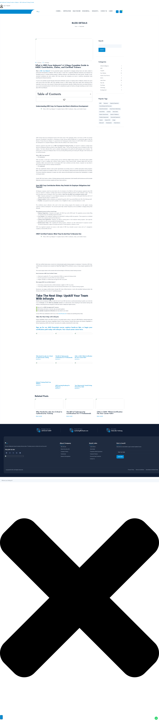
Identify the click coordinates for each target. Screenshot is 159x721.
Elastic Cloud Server (103, 114)
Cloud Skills (102, 111)
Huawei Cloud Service (105, 75)
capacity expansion (114, 103)
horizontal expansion (115, 117)
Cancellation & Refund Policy (152, 469)
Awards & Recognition (65, 456)
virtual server (117, 122)
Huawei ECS (107, 120)
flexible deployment (103, 117)
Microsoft (101, 122)
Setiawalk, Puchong (116, 431)
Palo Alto (102, 82)
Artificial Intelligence (104, 66)
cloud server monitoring (115, 108)
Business (106, 103)
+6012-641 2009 (46, 431)
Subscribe (120, 456)
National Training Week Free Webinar (43, 382)
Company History (64, 451)
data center (115, 111)
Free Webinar (103, 73)
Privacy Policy (131, 469)
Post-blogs (47, 62)
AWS (101, 68)
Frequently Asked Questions (96, 451)
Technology (102, 87)
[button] (90, 94)
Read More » (38, 359)
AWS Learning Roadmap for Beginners (62, 386)
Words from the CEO (65, 449)
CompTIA (102, 70)
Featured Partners (94, 454)
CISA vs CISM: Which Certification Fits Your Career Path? (83, 356)
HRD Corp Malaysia (45, 71)
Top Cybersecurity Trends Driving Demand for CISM (83, 386)
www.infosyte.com (62, 313)
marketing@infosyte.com (81, 431)
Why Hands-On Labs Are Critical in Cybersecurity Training (44, 356)
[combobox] (79, 480)
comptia (108, 111)
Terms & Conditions (140, 469)
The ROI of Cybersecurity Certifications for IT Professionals (63, 356)
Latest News (103, 80)
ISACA (101, 78)
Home (76, 26)
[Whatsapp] (156, 718)
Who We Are (63, 446)
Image (113, 120)
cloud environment (103, 108)
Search (101, 41)
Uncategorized (103, 90)
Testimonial (63, 454)
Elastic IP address (114, 114)
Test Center (92, 449)
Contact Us (92, 458)
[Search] (1, 717)
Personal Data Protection (95, 456)
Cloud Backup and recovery (105, 106)
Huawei (101, 120)
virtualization (109, 122)
